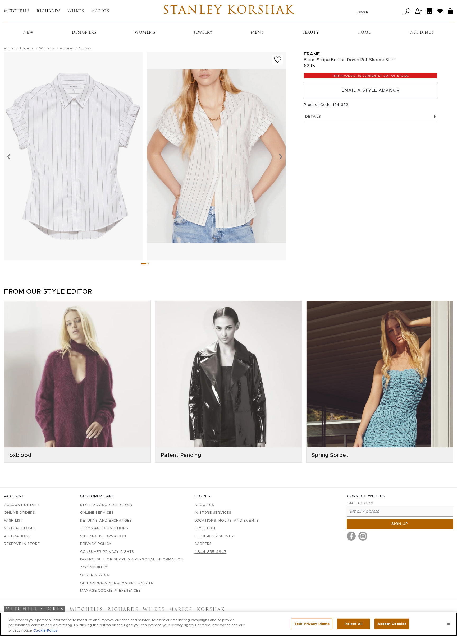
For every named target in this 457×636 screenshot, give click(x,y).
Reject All (354, 623)
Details (313, 116)
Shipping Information (103, 536)
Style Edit (205, 528)
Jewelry (203, 33)
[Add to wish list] (277, 59)
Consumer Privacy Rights (107, 552)
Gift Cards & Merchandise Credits (116, 583)
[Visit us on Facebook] (351, 536)
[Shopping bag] (450, 11)
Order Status (94, 575)
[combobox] (379, 11)
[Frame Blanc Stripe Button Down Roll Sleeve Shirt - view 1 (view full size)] (73, 156)
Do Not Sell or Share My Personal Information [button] (132, 559)
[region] (228, 624)
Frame (312, 54)
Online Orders (19, 512)
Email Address (360, 503)
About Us (204, 505)
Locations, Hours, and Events (226, 520)
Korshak (211, 610)
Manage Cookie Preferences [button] (110, 590)
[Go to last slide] (9, 156)
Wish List (13, 520)
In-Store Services (212, 512)
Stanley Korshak (228, 11)
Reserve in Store (22, 544)
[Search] (408, 11)
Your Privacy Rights (312, 623)
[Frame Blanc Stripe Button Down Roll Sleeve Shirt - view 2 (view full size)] (216, 156)
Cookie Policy (45, 630)
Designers (84, 33)
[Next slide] (281, 156)
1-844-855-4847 (210, 552)
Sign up (399, 524)
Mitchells (17, 11)
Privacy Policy (96, 544)
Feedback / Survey (214, 536)
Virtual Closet (20, 528)
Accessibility (93, 567)
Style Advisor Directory (106, 505)
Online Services (97, 512)
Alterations (17, 536)
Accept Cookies (391, 623)
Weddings (421, 33)
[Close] (448, 624)
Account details (22, 505)
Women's (145, 33)
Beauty (310, 33)
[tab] (143, 263)
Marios (100, 11)
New (28, 33)
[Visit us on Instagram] (362, 536)
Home (364, 33)
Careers (203, 544)
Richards (48, 11)
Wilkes (75, 11)
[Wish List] (440, 11)
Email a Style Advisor (371, 90)
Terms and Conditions (104, 528)
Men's (257, 33)
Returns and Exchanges (106, 520)
